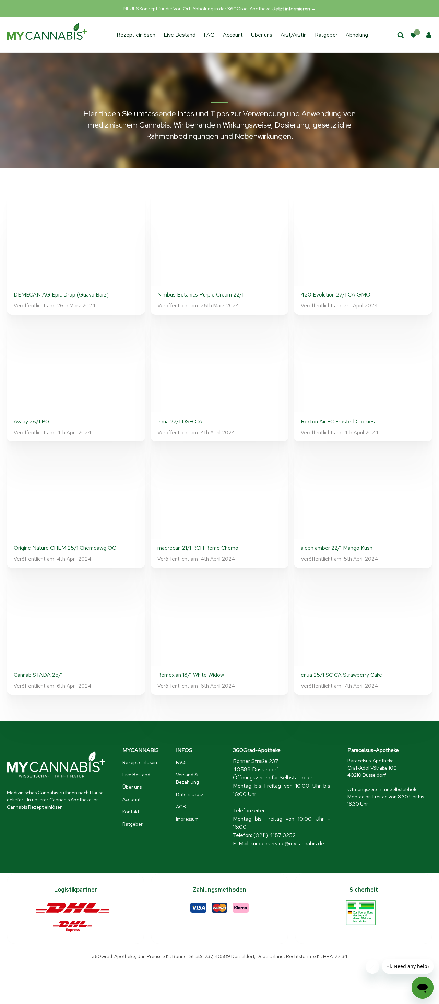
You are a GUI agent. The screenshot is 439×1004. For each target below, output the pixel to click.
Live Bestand (179, 34)
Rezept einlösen (136, 34)
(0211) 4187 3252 (274, 835)
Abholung (357, 34)
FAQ (209, 34)
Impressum (187, 819)
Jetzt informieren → (294, 8)
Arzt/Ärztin (294, 34)
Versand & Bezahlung (187, 778)
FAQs (181, 762)
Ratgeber (326, 34)
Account (233, 34)
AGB (181, 806)
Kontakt (130, 812)
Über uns (261, 34)
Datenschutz (189, 794)
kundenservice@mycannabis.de (287, 843)
